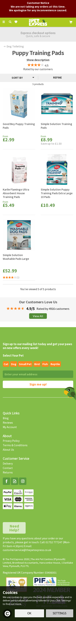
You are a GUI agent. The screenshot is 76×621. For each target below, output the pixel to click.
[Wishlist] (17, 22)
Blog (6, 418)
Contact (8, 468)
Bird (37, 364)
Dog (13, 364)
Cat (6, 364)
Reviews (8, 422)
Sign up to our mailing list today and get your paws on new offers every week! (37, 346)
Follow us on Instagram (22, 481)
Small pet (25, 364)
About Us (8, 449)
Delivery (8, 463)
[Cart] (70, 22)
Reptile (55, 364)
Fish (45, 364)
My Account (10, 427)
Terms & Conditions (15, 445)
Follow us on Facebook (6, 481)
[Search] (10, 22)
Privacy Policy (11, 441)
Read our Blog (14, 481)
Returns (8, 472)
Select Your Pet (13, 355)
